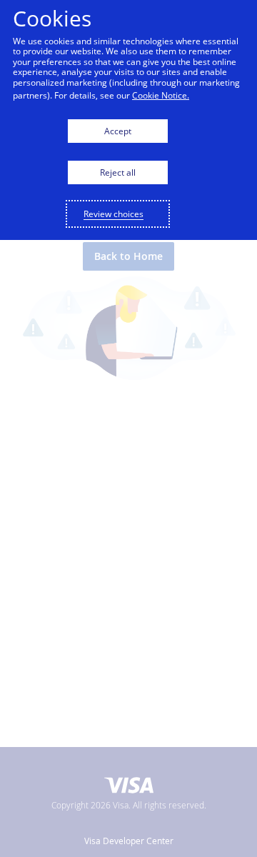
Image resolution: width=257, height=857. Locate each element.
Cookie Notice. (160, 95)
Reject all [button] (118, 172)
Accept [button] (117, 131)
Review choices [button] (113, 214)
